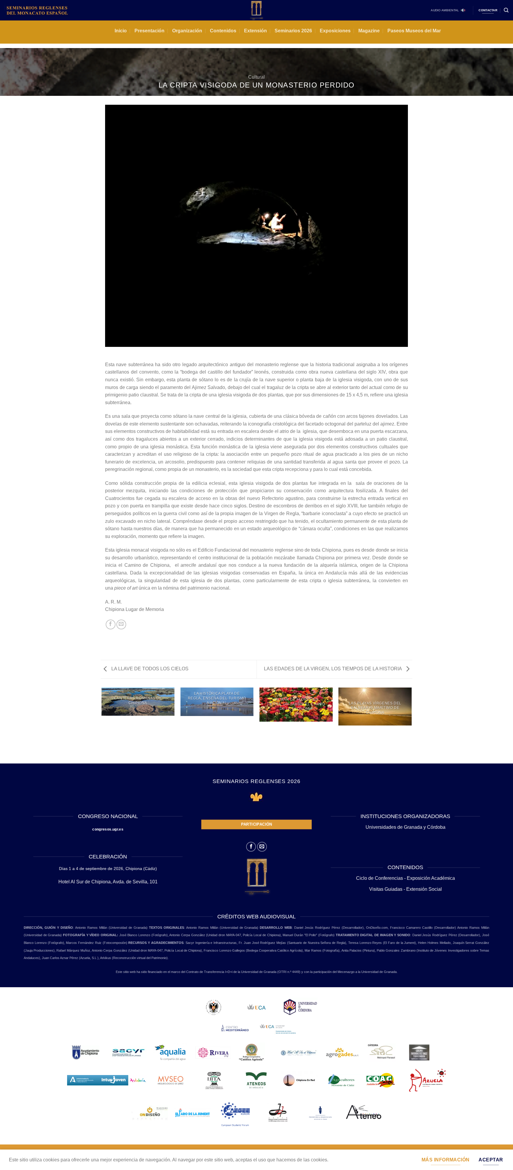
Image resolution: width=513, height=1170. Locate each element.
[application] (256, 226)
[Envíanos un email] (262, 847)
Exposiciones (335, 30)
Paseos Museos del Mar (414, 30)
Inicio (121, 30)
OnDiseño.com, (378, 927)
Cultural (256, 77)
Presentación (149, 30)
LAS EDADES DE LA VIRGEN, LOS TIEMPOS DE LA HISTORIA (333, 668)
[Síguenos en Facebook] (251, 847)
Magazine (369, 30)
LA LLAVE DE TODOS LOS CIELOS (149, 668)
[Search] (506, 10)
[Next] (411, 725)
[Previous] (101, 725)
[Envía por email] (121, 624)
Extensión (255, 30)
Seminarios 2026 (293, 30)
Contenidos (223, 30)
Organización (187, 30)
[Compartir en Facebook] (110, 624)
